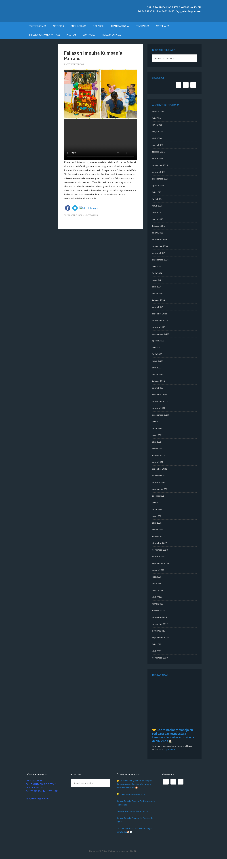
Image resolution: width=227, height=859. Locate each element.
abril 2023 (157, 367)
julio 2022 (156, 421)
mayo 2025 (157, 205)
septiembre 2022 (160, 414)
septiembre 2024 (160, 259)
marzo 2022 (157, 448)
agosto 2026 (158, 111)
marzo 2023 (157, 374)
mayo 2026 (157, 131)
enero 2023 (157, 387)
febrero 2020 (158, 610)
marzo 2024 (157, 293)
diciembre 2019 (159, 617)
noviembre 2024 (160, 246)
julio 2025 (156, 192)
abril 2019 (157, 651)
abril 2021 (157, 522)
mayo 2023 (157, 360)
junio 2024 (157, 273)
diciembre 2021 (159, 468)
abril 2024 (157, 286)
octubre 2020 (158, 556)
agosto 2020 (158, 570)
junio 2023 (157, 354)
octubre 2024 (158, 253)
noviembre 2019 (160, 624)
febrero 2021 (158, 536)
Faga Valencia (51, 11)
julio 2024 (156, 266)
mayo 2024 (157, 280)
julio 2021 (156, 502)
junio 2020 (157, 583)
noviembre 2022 (160, 401)
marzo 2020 (157, 603)
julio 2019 (156, 644)
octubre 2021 (158, 482)
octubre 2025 (158, 172)
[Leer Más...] (171, 749)
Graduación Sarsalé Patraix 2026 (132, 811)
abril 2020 (157, 597)
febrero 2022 (158, 455)
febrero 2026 (158, 151)
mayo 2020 (157, 590)
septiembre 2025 (160, 178)
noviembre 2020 (160, 549)
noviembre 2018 (160, 657)
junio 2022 (157, 428)
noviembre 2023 (160, 320)
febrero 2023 (158, 381)
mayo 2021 (157, 516)
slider (79, 215)
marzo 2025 (157, 219)
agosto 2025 (158, 185)
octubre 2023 (158, 327)
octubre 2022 (158, 408)
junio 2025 (157, 199)
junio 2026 (157, 124)
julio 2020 (156, 576)
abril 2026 (157, 138)
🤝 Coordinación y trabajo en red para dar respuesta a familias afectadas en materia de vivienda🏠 (173, 735)
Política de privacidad (118, 851)
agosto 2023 (158, 340)
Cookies (134, 851)
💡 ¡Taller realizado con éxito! (131, 794)
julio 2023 (156, 347)
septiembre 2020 (160, 563)
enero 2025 (157, 232)
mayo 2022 (157, 435)
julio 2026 (156, 118)
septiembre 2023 (160, 333)
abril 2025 (157, 212)
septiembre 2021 (160, 489)
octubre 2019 (158, 630)
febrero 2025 (158, 226)
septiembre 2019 (160, 637)
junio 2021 (157, 509)
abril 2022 (157, 441)
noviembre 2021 (160, 475)
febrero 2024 (158, 300)
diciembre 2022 (159, 394)
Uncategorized (90, 215)
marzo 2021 (157, 529)
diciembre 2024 (159, 239)
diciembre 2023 (159, 313)
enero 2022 (157, 462)
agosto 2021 (158, 495)
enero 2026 (157, 158)
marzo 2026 (157, 145)
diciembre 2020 (159, 543)
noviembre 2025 (160, 165)
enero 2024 (157, 307)
